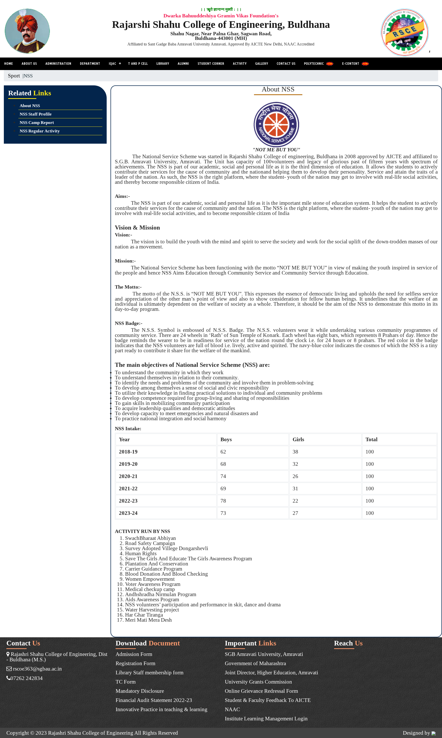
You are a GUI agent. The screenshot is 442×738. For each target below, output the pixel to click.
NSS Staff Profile (36, 114)
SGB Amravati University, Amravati (264, 654)
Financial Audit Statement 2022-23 (154, 700)
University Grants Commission (258, 682)
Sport (14, 75)
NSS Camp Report (37, 122)
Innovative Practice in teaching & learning (161, 709)
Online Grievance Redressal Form (261, 691)
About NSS (30, 105)
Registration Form (135, 663)
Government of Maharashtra (255, 663)
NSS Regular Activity (40, 131)
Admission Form (134, 654)
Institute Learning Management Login (266, 718)
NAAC (232, 709)
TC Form (126, 682)
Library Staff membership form (149, 672)
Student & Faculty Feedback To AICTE (268, 700)
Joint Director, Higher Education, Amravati (271, 672)
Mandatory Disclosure (140, 691)
